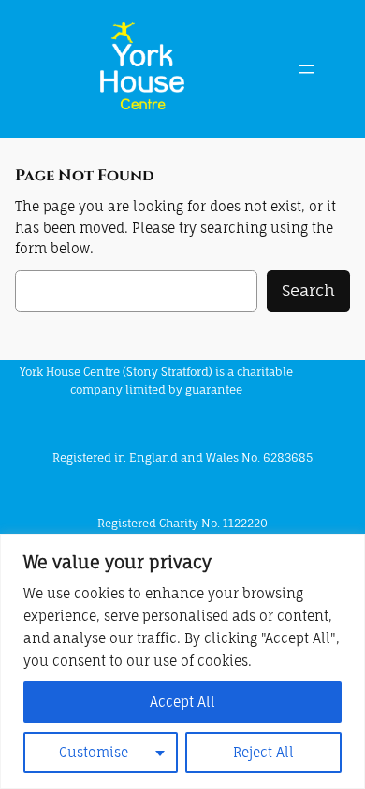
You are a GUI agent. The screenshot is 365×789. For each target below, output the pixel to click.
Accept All (182, 702)
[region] (182, 661)
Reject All (263, 752)
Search (308, 290)
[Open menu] (307, 69)
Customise (93, 752)
